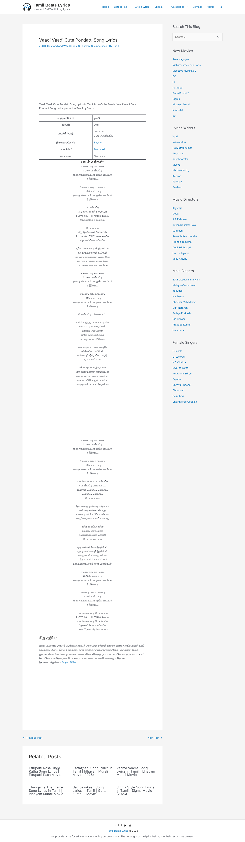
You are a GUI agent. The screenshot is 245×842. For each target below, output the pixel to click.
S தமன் (98, 142)
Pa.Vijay (177, 181)
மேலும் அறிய (69, 662)
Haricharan (178, 330)
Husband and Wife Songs (62, 46)
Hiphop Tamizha (182, 241)
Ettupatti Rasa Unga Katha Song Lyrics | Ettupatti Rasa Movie (45, 771)
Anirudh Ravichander (184, 236)
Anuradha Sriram (182, 373)
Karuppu (177, 87)
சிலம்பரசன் (100, 149)
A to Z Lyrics (142, 6)
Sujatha (176, 379)
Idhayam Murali (181, 104)
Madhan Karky (180, 170)
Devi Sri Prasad (181, 247)
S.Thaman (84, 46)
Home (105, 6)
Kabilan (176, 176)
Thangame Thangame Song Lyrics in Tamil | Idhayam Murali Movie (46, 790)
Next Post (155, 737)
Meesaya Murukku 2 (184, 70)
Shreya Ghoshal (181, 384)
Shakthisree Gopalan (184, 401)
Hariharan (178, 296)
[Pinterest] (125, 825)
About (210, 6)
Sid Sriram (178, 319)
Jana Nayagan (180, 59)
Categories (120, 6)
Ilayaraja (177, 208)
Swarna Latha (180, 367)
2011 (43, 46)
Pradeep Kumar (181, 324)
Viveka (176, 164)
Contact (197, 6)
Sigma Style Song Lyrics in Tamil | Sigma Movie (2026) (135, 790)
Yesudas (177, 290)
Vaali (175, 136)
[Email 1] (120, 825)
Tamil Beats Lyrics (52, 5)
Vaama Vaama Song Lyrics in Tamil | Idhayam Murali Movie (135, 771)
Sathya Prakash (181, 313)
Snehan (177, 187)
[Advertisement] (92, 77)
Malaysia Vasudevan (184, 285)
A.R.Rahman (179, 219)
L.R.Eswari (178, 356)
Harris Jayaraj (180, 253)
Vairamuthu (179, 142)
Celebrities (177, 6)
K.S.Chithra (179, 362)
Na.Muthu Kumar (182, 147)
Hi (173, 81)
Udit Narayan (180, 307)
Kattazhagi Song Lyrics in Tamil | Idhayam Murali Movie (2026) (92, 771)
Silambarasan (99, 46)
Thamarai (178, 153)
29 (174, 115)
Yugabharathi (180, 159)
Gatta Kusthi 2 (180, 93)
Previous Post (32, 737)
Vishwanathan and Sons (186, 65)
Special (158, 6)
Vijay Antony (179, 258)
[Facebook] (115, 825)
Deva (175, 213)
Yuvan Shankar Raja (184, 225)
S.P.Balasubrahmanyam (186, 279)
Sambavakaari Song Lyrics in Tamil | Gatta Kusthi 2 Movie (89, 790)
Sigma (176, 98)
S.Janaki (177, 351)
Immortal (177, 110)
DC (174, 76)
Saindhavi (178, 396)
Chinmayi (178, 390)
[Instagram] (130, 825)
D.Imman (177, 230)
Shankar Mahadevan (184, 302)
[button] (221, 6)
